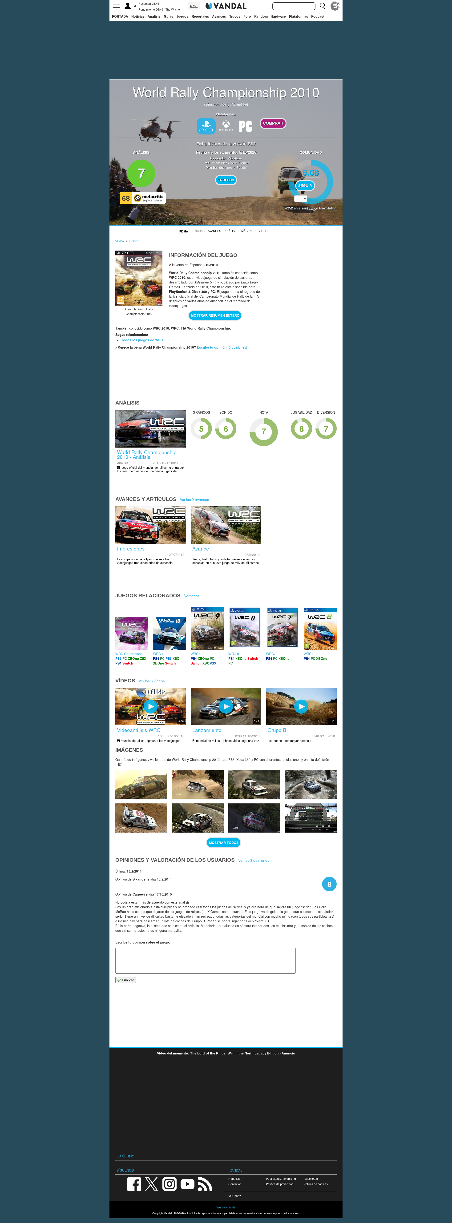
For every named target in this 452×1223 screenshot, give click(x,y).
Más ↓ (194, 6)
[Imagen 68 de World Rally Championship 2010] (198, 784)
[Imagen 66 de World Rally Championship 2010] (311, 784)
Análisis (154, 16)
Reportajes (200, 16)
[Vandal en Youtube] (187, 1183)
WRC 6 (309, 653)
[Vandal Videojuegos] (226, 5)
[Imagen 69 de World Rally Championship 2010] (141, 784)
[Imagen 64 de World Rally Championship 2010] (198, 818)
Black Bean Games (235, 163)
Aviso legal (311, 1178)
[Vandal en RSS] (205, 1183)
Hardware (278, 16)
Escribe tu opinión (212, 347)
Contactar (234, 1184)
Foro (247, 16)
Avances (219, 16)
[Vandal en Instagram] (169, 1183)
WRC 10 (159, 653)
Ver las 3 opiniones (253, 860)
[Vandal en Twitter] (151, 1183)
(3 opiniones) (237, 347)
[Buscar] (322, 6)
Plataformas (298, 16)
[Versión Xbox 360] (226, 125)
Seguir (305, 186)
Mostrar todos (223, 843)
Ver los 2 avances (194, 499)
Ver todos (192, 595)
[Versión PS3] (206, 126)
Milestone (234, 158)
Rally (225, 104)
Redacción (235, 1178)
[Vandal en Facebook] (133, 1183)
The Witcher (173, 9)
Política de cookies (316, 1184)
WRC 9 (196, 653)
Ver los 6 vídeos (152, 680)
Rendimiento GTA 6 (150, 9)
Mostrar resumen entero (215, 315)
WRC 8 (233, 653)
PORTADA (120, 16)
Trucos (234, 16)
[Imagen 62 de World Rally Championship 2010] (311, 818)
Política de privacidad (280, 1184)
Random (261, 16)
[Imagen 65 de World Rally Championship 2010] (141, 818)
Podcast (317, 16)
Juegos (182, 16)
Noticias (138, 16)
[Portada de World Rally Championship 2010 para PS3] (138, 278)
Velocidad (240, 104)
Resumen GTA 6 (148, 3)
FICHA (183, 231)
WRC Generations (128, 653)
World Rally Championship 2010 (226, 91)
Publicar (127, 980)
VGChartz (234, 1195)
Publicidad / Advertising (281, 1178)
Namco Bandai (236, 167)
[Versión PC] (245, 125)
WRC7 (271, 653)
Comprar (273, 123)
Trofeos (226, 180)
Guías (168, 16)
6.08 (311, 172)
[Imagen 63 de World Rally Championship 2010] (254, 818)
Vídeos (264, 231)
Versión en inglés (226, 1207)
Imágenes (248, 231)
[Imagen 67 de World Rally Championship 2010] (254, 784)
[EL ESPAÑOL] (335, 6)
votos (310, 210)
